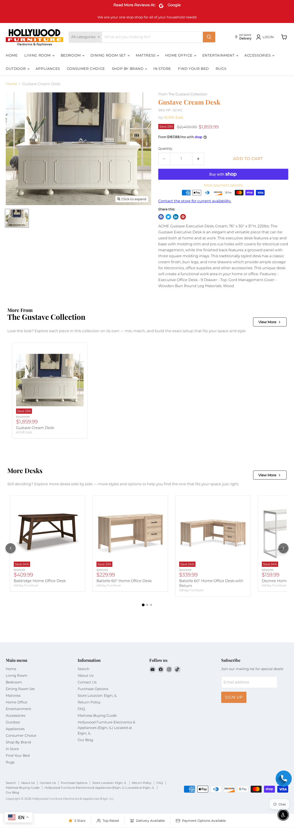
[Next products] (283, 548)
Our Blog (85, 740)
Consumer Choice (86, 68)
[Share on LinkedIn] (175, 217)
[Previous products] (11, 548)
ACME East (173, 117)
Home (11, 55)
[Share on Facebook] (161, 217)
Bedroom (71, 55)
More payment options (223, 185)
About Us (85, 675)
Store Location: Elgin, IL (97, 695)
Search (83, 669)
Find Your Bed (193, 68)
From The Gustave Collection (182, 94)
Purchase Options (93, 689)
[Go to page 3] (151, 605)
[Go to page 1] (143, 604)
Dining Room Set (108, 55)
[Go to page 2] (147, 605)
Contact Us (87, 682)
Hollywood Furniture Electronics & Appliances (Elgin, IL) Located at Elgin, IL (106, 727)
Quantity (165, 148)
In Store (162, 68)
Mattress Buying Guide (97, 715)
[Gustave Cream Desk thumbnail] (16, 218)
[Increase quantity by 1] (198, 159)
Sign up (234, 697)
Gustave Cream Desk (35, 427)
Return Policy (89, 702)
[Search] (209, 37)
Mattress (146, 55)
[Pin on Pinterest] (183, 217)
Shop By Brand (128, 68)
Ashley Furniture (26, 585)
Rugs (221, 68)
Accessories (258, 55)
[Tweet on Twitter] (168, 217)
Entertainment (219, 55)
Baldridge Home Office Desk (40, 581)
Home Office (179, 55)
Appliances (48, 68)
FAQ (81, 709)
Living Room (38, 55)
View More (267, 322)
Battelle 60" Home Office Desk (124, 581)
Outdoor (16, 68)
